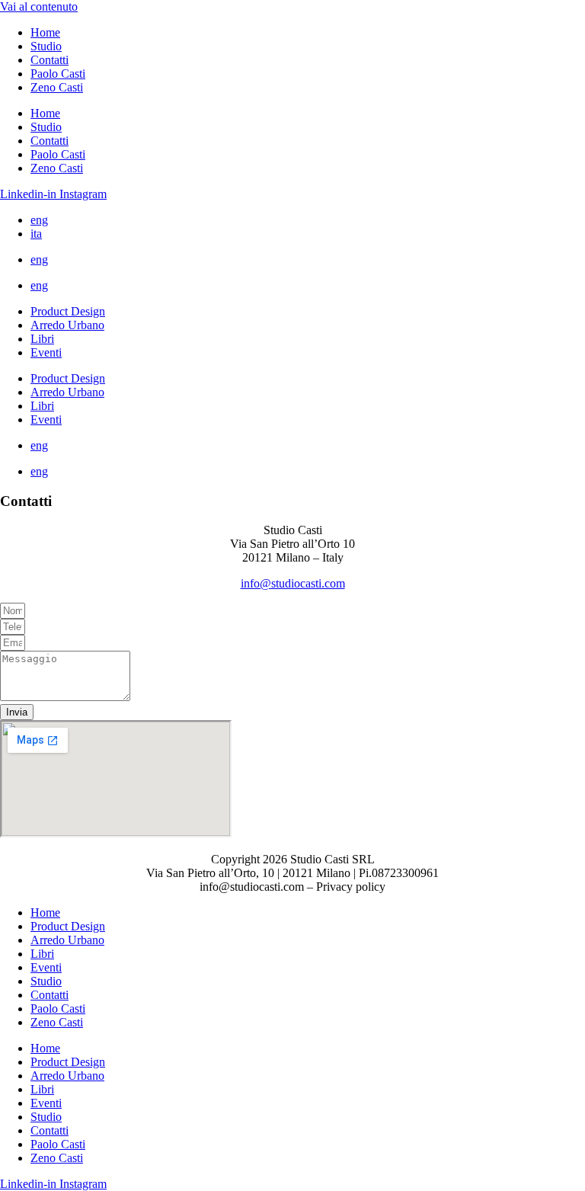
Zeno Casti (56, 87)
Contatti (49, 59)
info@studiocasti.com (293, 583)
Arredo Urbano (67, 325)
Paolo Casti (57, 73)
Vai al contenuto (39, 6)
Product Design (67, 311)
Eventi (46, 352)
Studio (46, 46)
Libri (42, 338)
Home (45, 32)
